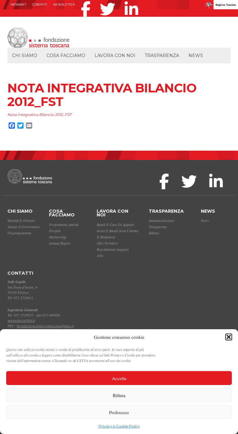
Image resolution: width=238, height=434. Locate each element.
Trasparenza (162, 55)
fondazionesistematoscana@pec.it (44, 326)
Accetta (119, 378)
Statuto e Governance (23, 226)
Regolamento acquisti (113, 249)
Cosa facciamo (65, 55)
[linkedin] (132, 1)
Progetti (54, 230)
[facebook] (87, 1)
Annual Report (59, 243)
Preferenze (119, 412)
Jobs (100, 255)
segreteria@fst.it (21, 320)
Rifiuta (119, 395)
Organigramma (19, 232)
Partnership (57, 236)
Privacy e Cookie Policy (119, 426)
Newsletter (64, 4)
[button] (229, 337)
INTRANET (18, 4)
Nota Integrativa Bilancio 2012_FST (39, 114)
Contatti (39, 4)
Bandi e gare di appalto (115, 224)
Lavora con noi (115, 55)
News (195, 55)
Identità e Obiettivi (21, 220)
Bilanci (154, 232)
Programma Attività (63, 224)
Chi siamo (24, 55)
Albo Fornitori (107, 243)
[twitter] (109, 1)
